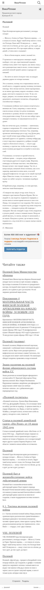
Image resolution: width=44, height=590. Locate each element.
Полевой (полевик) (14, 341)
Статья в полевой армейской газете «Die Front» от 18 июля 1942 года (20, 424)
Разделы (25, 581)
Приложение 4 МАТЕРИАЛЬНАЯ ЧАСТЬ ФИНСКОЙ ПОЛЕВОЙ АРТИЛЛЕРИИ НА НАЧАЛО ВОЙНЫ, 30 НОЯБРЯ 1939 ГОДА (19, 307)
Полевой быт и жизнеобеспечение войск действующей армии (17, 477)
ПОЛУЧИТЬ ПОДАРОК (15, 249)
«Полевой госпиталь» (15, 397)
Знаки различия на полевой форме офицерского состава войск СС (19, 368)
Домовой (7, 587)
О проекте (16, 581)
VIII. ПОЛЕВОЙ (12, 532)
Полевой (8, 450)
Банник (36, 587)
